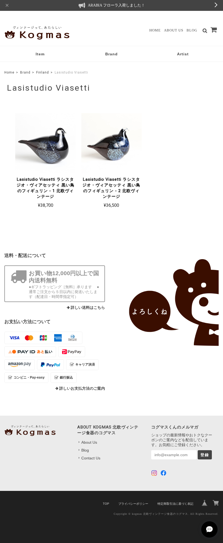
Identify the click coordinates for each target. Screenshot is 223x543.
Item (40, 54)
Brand (111, 54)
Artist (183, 54)
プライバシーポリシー (133, 503)
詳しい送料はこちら (88, 308)
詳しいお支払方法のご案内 (82, 388)
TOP (106, 503)
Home (155, 30)
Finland (42, 72)
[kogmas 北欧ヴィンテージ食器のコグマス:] (168, 302)
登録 (204, 455)
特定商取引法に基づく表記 (175, 503)
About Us (173, 30)
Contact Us (90, 458)
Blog (192, 30)
